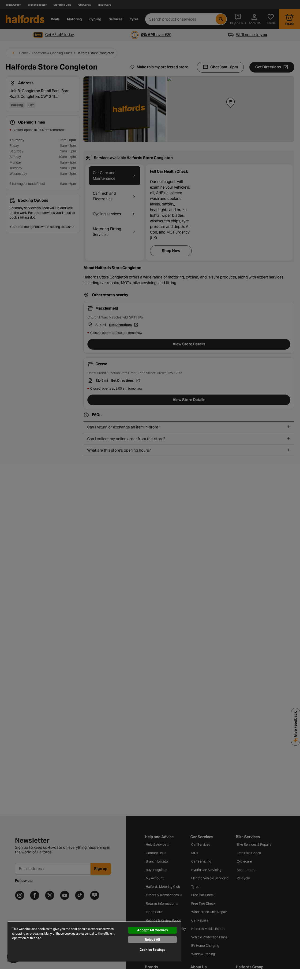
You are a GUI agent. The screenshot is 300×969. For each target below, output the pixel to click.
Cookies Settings (152, 950)
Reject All (152, 939)
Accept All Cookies (152, 930)
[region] (94, 941)
